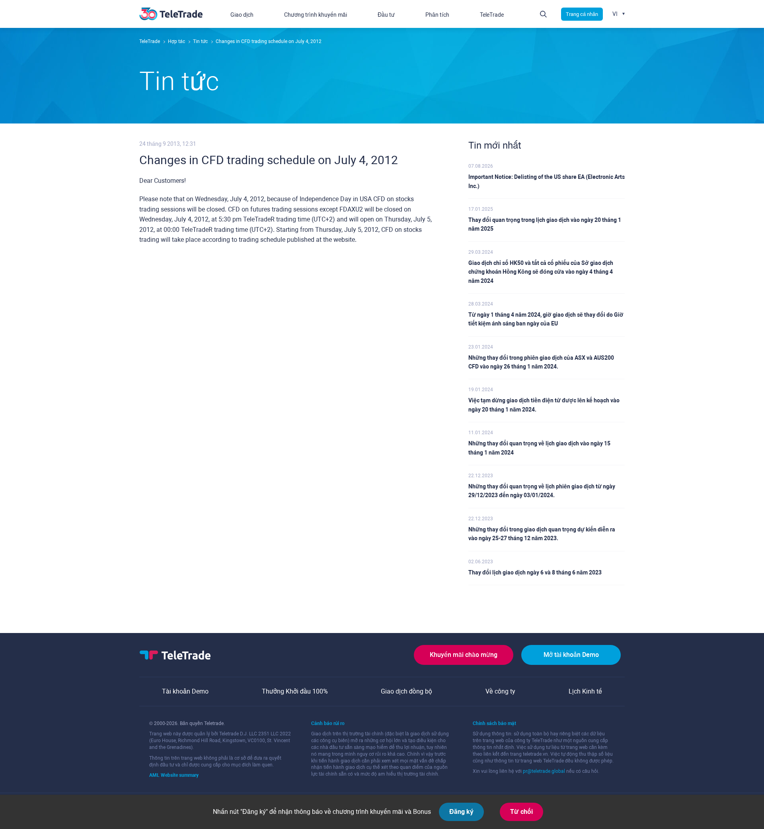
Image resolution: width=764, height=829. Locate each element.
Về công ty (500, 691)
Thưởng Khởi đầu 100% (295, 691)
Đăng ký (461, 811)
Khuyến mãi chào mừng (463, 654)
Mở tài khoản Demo (571, 654)
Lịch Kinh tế (585, 691)
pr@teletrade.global (544, 771)
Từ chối (521, 811)
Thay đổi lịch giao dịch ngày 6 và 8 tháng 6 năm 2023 (535, 572)
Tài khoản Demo (185, 691)
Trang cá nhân (582, 14)
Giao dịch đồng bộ (406, 691)
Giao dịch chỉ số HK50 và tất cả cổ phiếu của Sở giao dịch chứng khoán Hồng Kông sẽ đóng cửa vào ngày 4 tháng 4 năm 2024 (540, 272)
